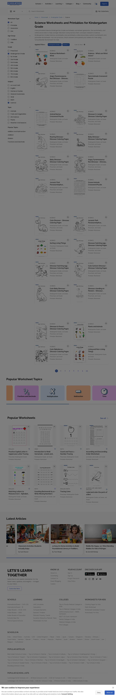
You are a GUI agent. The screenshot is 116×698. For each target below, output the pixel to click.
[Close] (107, 331)
